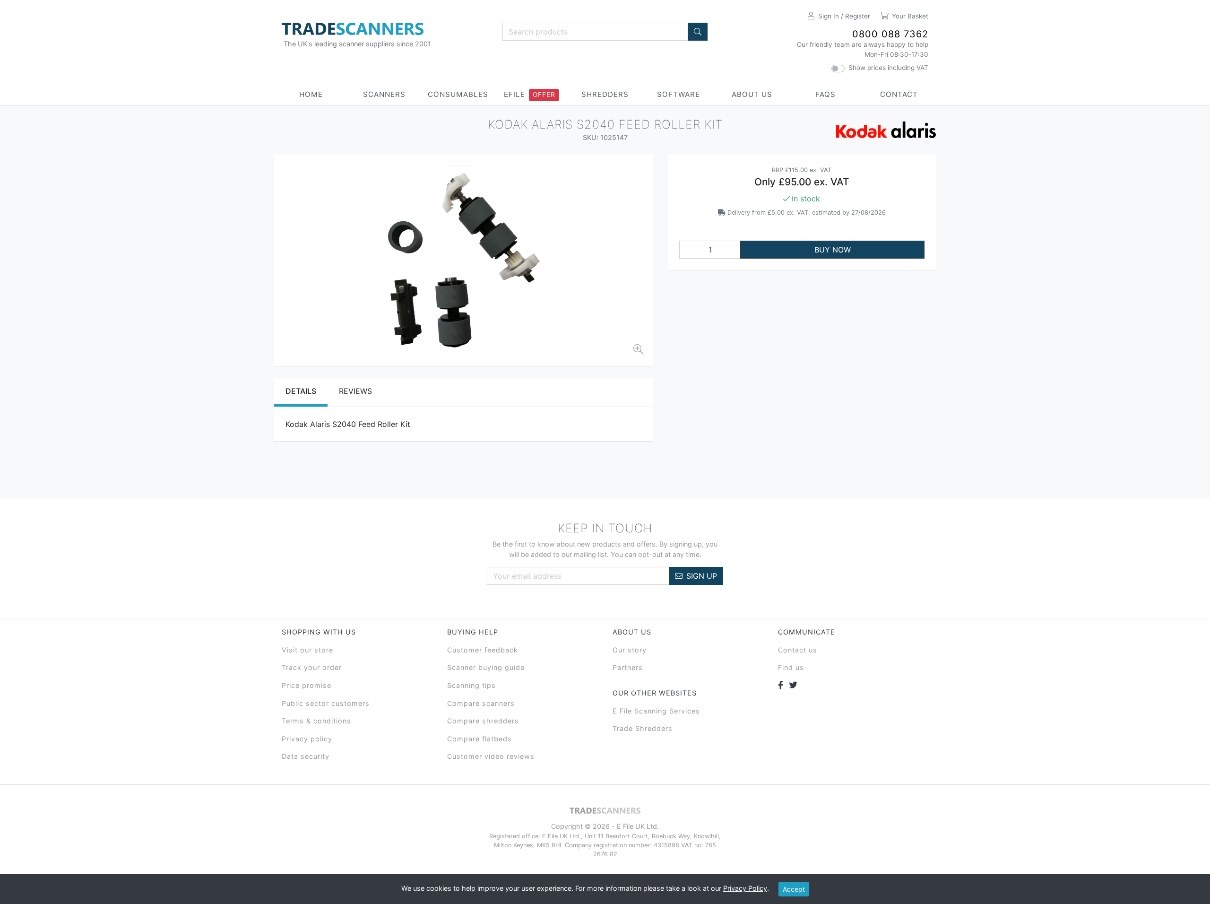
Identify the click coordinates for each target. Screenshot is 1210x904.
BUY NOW (832, 249)
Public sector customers (326, 703)
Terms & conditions (316, 721)
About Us (752, 94)
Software (678, 94)
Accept (794, 889)
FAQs (825, 94)
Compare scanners (481, 703)
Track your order (312, 667)
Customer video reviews (491, 756)
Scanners (384, 94)
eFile (514, 94)
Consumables (458, 94)
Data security (305, 756)
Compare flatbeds (479, 739)
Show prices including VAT (888, 67)
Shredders (605, 94)
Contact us (797, 650)
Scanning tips (471, 685)
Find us (791, 667)
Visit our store (307, 650)
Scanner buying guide (486, 667)
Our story (630, 650)
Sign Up (701, 576)
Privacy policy (307, 739)
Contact (899, 94)
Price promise (306, 685)
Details (300, 391)
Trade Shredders (643, 728)
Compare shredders (483, 721)
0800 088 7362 (890, 34)
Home (311, 94)
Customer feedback (482, 650)
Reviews (355, 391)
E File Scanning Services (656, 711)
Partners (628, 667)
